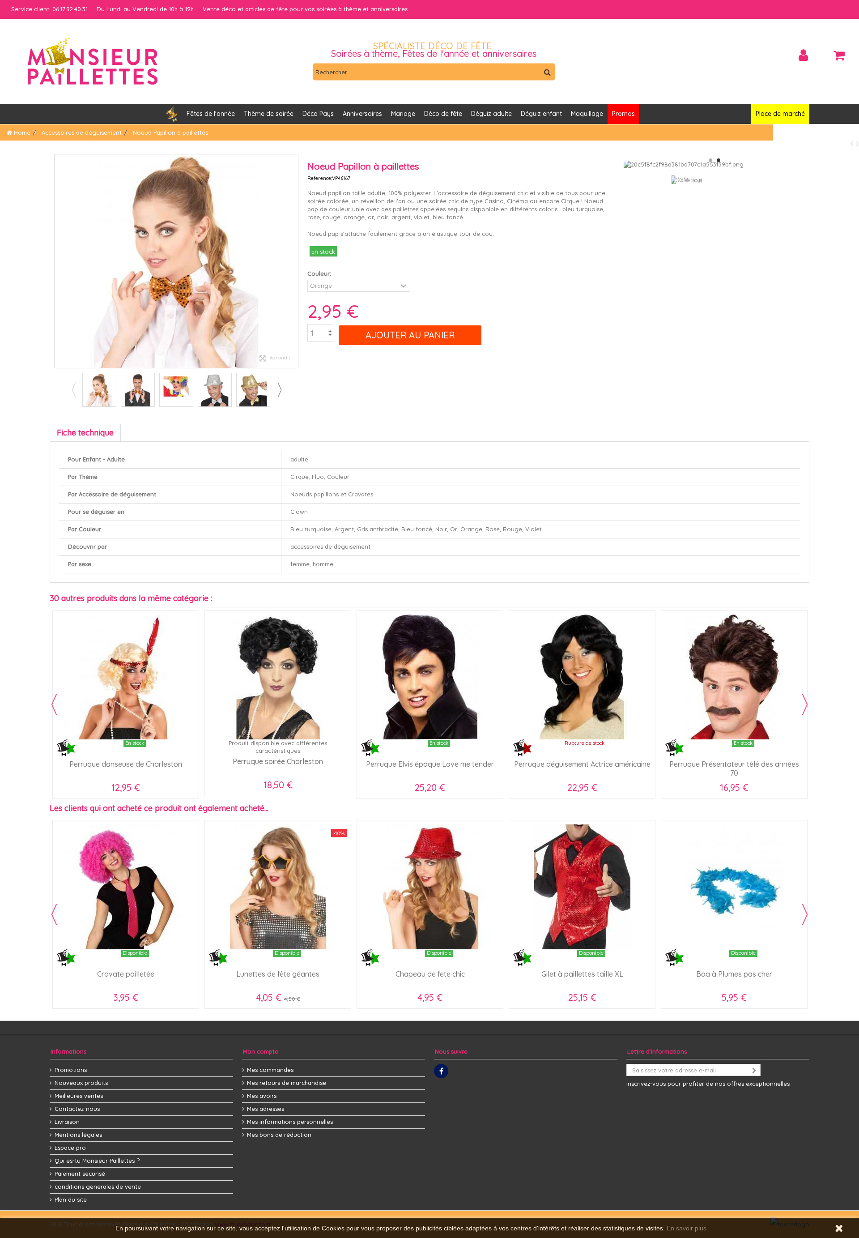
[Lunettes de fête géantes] (582, 886)
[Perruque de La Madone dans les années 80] (126, 677)
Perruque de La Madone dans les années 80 (126, 768)
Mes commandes (270, 1069)
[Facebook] (441, 1071)
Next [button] (279, 390)
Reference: (319, 178)
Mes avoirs (261, 1095)
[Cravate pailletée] (430, 886)
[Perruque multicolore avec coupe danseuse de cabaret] (430, 677)
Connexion (803, 55)
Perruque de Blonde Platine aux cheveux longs (278, 768)
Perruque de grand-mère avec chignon (582, 764)
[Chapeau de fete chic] (734, 886)
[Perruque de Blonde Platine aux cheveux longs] (278, 677)
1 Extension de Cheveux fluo (734, 761)
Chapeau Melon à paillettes (278, 973)
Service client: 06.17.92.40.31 (49, 9)
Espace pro (70, 1147)
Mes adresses (265, 1108)
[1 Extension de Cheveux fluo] (734, 677)
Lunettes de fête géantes (582, 973)
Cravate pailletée (430, 973)
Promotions (71, 1069)
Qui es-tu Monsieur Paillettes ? (97, 1160)
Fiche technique (85, 432)
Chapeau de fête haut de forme (126, 973)
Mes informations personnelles (290, 1121)
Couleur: (320, 273)
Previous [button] (73, 390)
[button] (362, 114)
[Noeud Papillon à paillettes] (99, 389)
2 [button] (718, 160)
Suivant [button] (293, 261)
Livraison (67, 1121)
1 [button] (710, 160)
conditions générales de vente (98, 1186)
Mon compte (260, 1051)
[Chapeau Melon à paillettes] (278, 886)
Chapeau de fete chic (734, 973)
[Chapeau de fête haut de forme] (126, 886)
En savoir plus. (687, 1228)
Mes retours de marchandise (286, 1082)
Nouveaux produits (81, 1082)
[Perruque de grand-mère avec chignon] (582, 677)
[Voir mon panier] (839, 55)
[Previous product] (853, 143)
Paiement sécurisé (80, 1173)
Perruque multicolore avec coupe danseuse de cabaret (430, 768)
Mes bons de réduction (279, 1134)
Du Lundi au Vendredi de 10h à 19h (145, 9)
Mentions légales (78, 1134)
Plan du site (71, 1199)
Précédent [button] (59, 261)
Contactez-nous (77, 1108)
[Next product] (857, 143)
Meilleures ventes (79, 1095)
